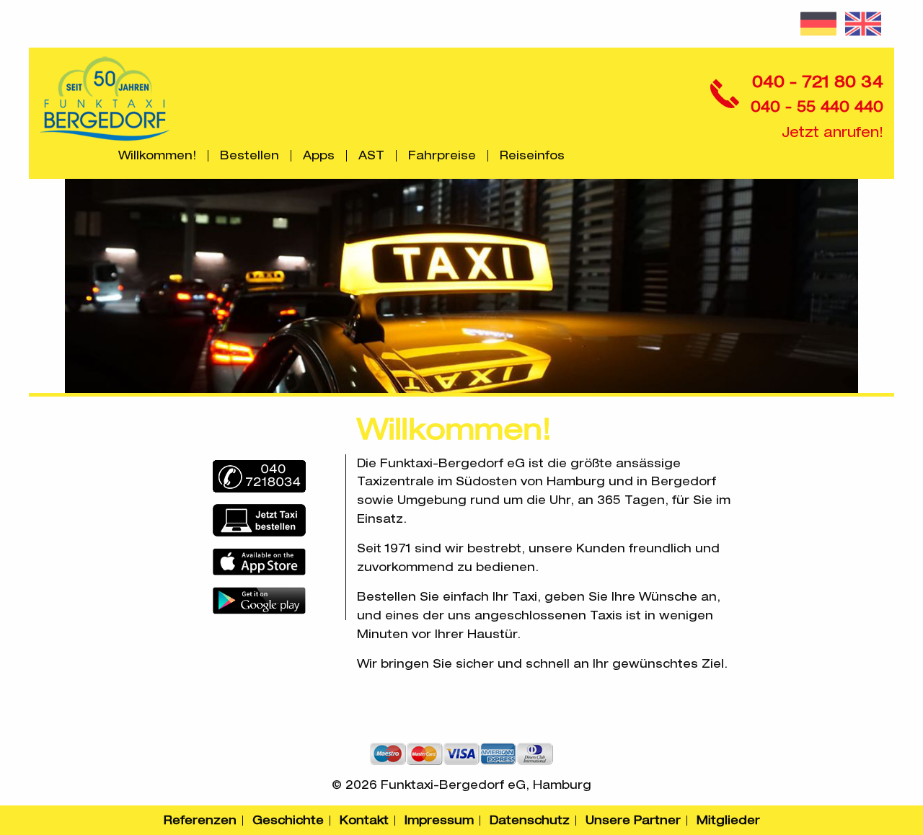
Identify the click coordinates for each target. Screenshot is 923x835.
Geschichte (288, 820)
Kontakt (364, 820)
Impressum (439, 820)
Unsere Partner (633, 820)
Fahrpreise (442, 156)
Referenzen (200, 820)
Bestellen (249, 156)
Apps (319, 156)
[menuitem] (157, 156)
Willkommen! (157, 156)
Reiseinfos (532, 156)
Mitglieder (728, 820)
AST (371, 156)
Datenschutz (530, 820)
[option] (461, 286)
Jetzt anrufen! (832, 132)
